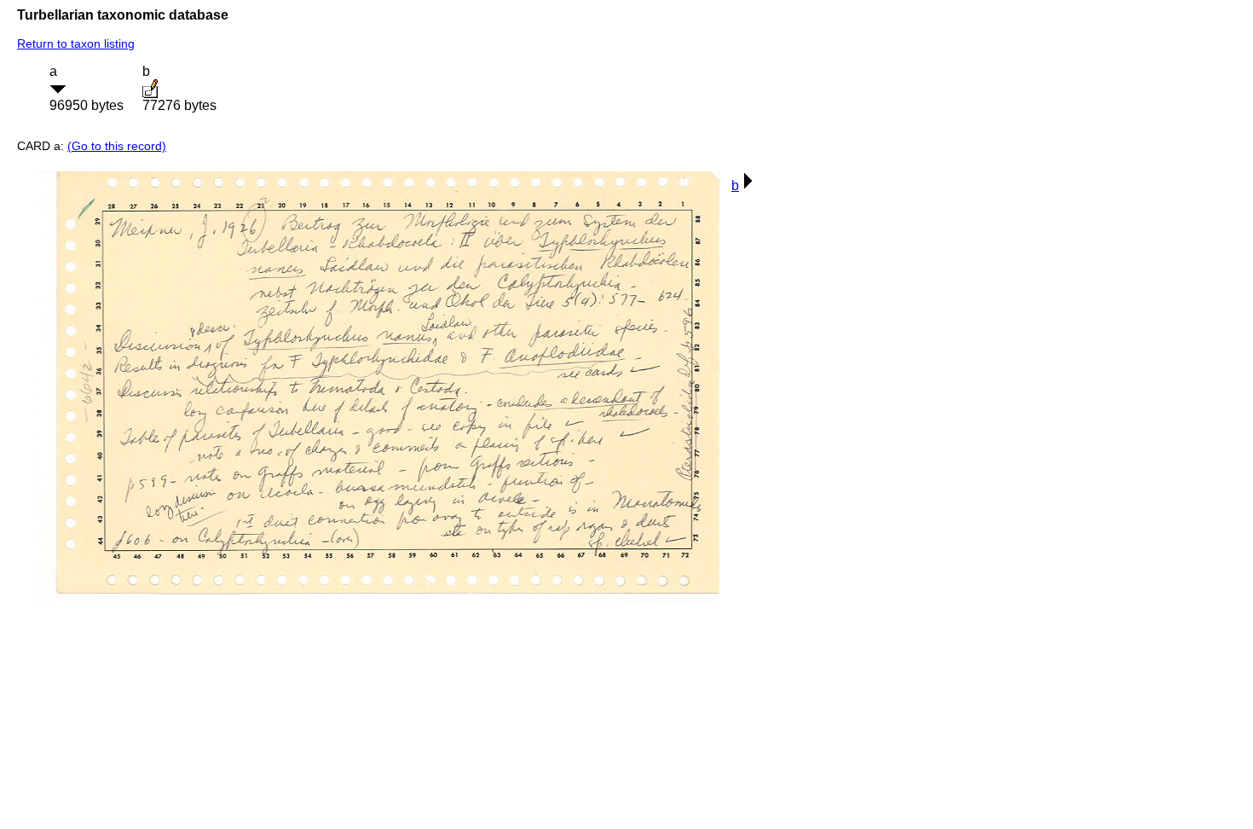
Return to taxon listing (76, 43)
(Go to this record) (116, 146)
